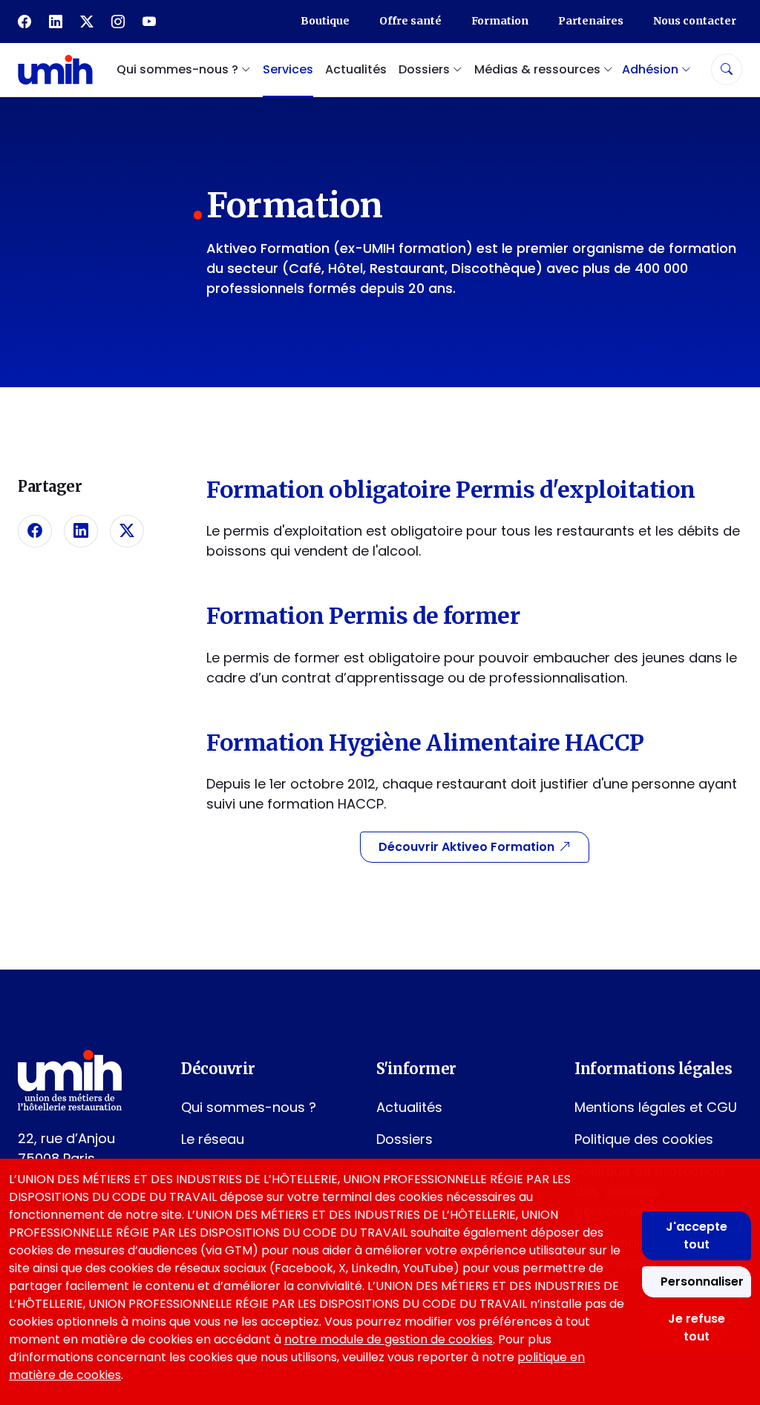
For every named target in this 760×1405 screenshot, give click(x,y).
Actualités (356, 69)
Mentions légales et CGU (655, 1107)
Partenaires (590, 20)
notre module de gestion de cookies (388, 1339)
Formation (499, 20)
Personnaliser (702, 1281)
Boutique (325, 20)
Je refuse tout (696, 1327)
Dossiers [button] (426, 69)
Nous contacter (694, 20)
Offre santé (410, 20)
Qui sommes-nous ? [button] (179, 69)
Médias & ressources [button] (538, 69)
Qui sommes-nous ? (248, 1107)
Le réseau (212, 1139)
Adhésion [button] (651, 69)
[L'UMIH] (55, 69)
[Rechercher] (726, 69)
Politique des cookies (643, 1139)
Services (288, 69)
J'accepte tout (696, 1235)
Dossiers (404, 1139)
